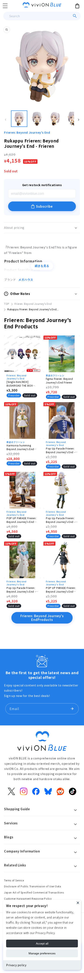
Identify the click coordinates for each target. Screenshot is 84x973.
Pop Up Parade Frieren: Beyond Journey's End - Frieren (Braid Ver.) (60, 520)
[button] (5, 5)
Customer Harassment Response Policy (28, 898)
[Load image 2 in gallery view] (37, 118)
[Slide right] (78, 119)
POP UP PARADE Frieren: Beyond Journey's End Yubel (61, 589)
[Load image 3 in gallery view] (55, 118)
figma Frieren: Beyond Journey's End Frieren (59, 380)
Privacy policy (16, 965)
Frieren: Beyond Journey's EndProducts (42, 618)
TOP (6, 303)
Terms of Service (14, 880)
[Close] (78, 903)
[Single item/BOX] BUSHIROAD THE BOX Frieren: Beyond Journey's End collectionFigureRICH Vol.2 (22, 383)
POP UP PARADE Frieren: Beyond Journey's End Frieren (21, 520)
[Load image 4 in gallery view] (73, 118)
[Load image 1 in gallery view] (19, 118)
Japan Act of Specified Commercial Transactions (34, 892)
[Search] (74, 16)
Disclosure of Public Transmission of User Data (32, 886)
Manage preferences (42, 953)
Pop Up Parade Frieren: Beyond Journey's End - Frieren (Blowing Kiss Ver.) (22, 589)
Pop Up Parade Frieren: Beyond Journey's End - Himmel (60, 450)
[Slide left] (5, 119)
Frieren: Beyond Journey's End (27, 132)
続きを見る (42, 265)
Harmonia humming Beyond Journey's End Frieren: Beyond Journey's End (22, 447)
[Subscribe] (71, 708)
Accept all (42, 943)
